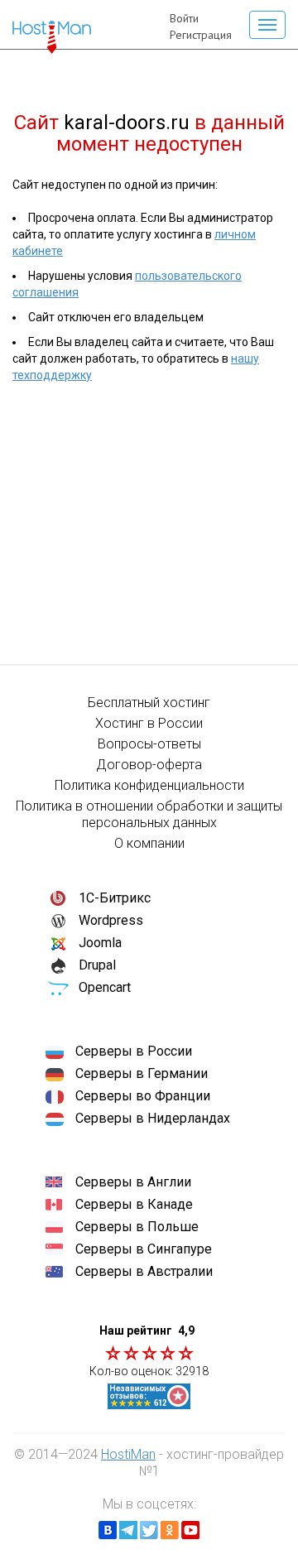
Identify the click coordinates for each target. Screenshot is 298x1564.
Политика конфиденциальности (149, 785)
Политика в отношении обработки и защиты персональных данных (149, 814)
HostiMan (128, 1454)
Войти (184, 18)
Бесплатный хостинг (149, 702)
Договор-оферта (149, 764)
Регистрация (201, 34)
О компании (149, 843)
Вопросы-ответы (149, 744)
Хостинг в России (149, 723)
